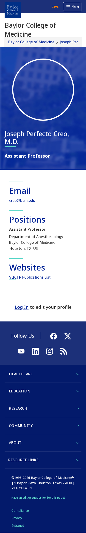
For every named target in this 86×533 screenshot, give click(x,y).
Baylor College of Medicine (31, 41)
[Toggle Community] (77, 425)
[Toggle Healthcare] (77, 374)
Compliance (20, 510)
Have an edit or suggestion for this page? (38, 498)
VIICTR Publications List (30, 277)
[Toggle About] (77, 443)
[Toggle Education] (77, 391)
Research (18, 408)
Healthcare (21, 374)
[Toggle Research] (77, 408)
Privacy (16, 518)
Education (19, 391)
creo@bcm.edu (22, 200)
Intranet (17, 525)
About (15, 442)
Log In (22, 307)
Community (21, 425)
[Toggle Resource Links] (77, 460)
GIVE (54, 7)
